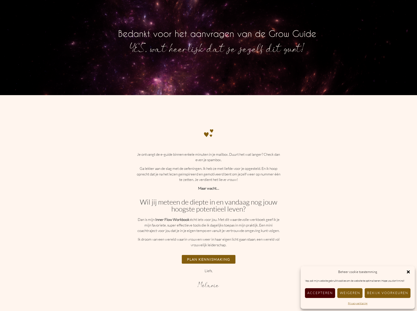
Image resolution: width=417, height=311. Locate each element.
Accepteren (320, 293)
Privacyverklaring (357, 303)
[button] (408, 272)
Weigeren (350, 293)
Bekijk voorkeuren (387, 293)
